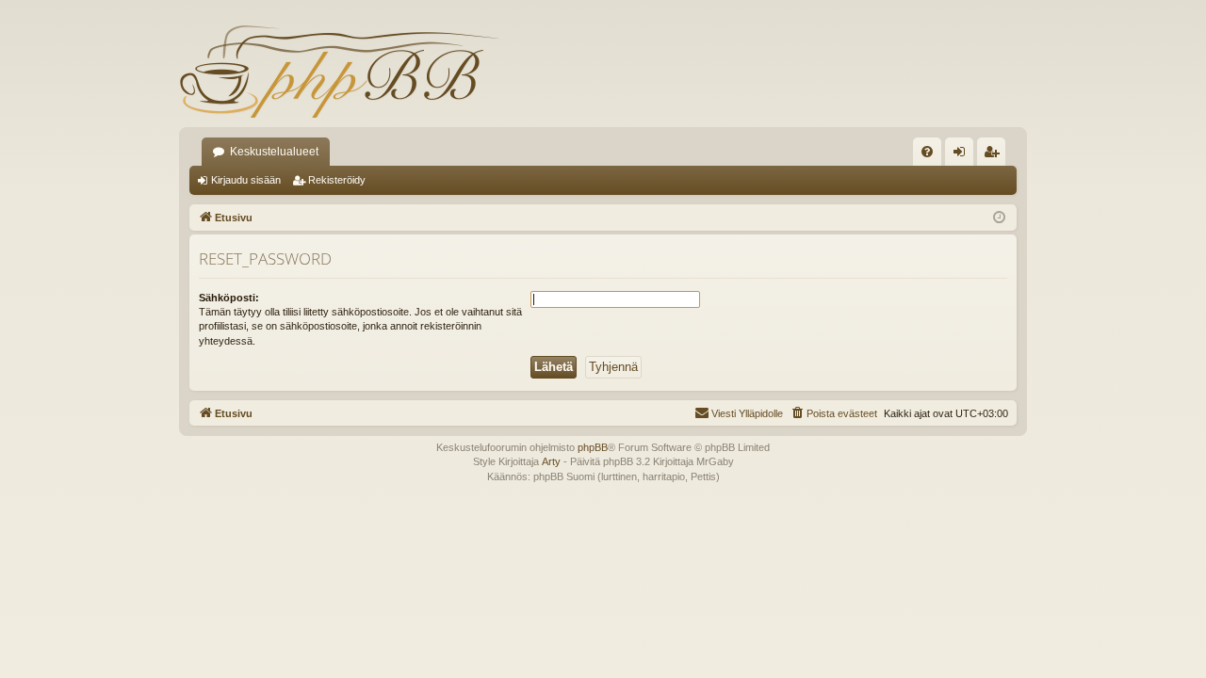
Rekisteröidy (337, 180)
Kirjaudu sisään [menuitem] (963, 155)
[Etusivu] (339, 70)
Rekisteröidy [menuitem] (995, 155)
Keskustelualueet (274, 151)
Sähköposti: (229, 297)
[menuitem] (927, 151)
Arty (551, 461)
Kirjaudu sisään (246, 180)
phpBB (593, 447)
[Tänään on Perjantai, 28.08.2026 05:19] (999, 218)
